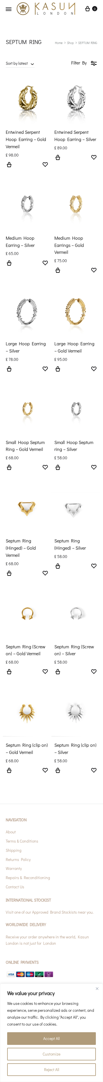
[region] (51, 1033)
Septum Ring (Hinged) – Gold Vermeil (21, 548)
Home (59, 43)
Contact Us (15, 886)
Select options (9, 168)
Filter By (79, 63)
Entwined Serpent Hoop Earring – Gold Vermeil (26, 139)
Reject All (51, 1069)
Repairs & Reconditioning (28, 877)
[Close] (97, 988)
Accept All (51, 1038)
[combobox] (20, 63)
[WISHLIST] (45, 165)
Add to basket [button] (9, 471)
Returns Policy (18, 859)
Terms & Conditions (22, 841)
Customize (51, 1054)
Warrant (13, 868)
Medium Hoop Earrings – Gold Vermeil (69, 245)
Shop (70, 43)
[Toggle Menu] (8, 9)
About (11, 832)
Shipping (13, 850)
